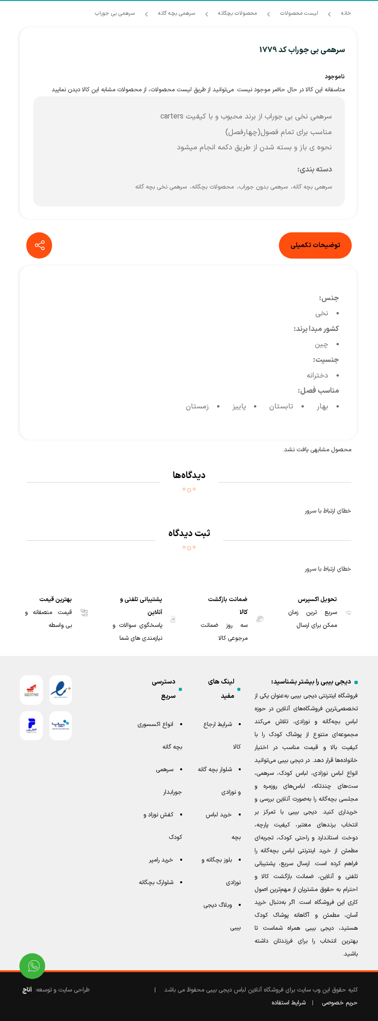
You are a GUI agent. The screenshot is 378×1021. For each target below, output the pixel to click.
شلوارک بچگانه (156, 882)
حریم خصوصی (340, 1003)
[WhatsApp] (32, 966)
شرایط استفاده (289, 1003)
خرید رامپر (161, 860)
